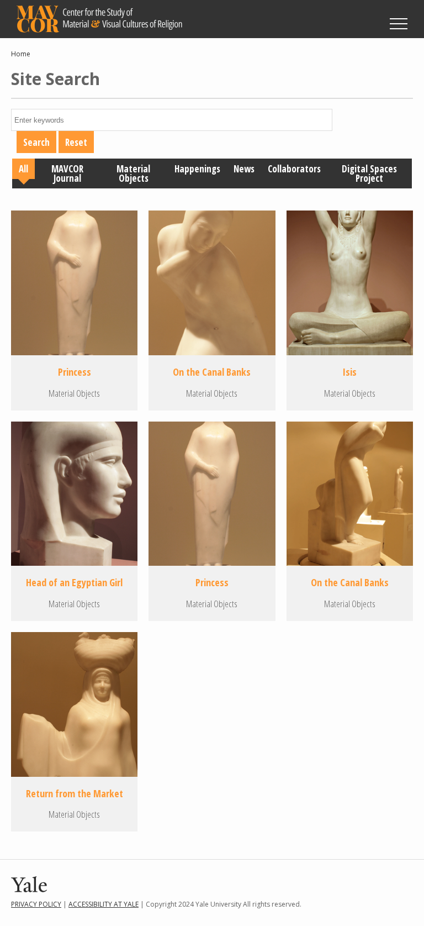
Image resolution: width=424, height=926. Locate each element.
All (23, 168)
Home (20, 54)
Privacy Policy (36, 904)
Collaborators (294, 168)
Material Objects (133, 173)
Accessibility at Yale (103, 904)
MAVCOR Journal (67, 173)
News (244, 168)
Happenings (197, 168)
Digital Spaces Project (369, 173)
